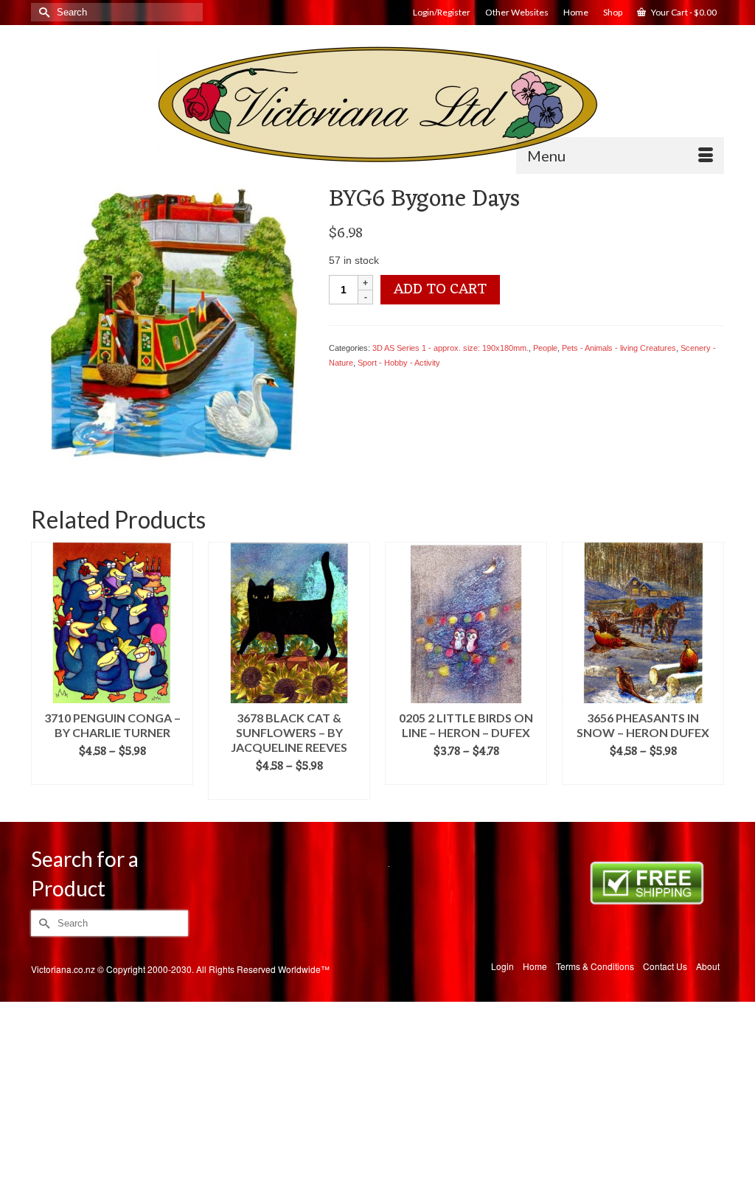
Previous (44, 671)
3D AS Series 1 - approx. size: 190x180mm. (450, 348)
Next (711, 671)
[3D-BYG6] (169, 322)
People (545, 348)
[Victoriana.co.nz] (377, 104)
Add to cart (440, 289)
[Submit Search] (42, 12)
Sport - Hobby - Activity (399, 362)
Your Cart (683, 12)
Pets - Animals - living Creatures (619, 348)
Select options (112, 774)
